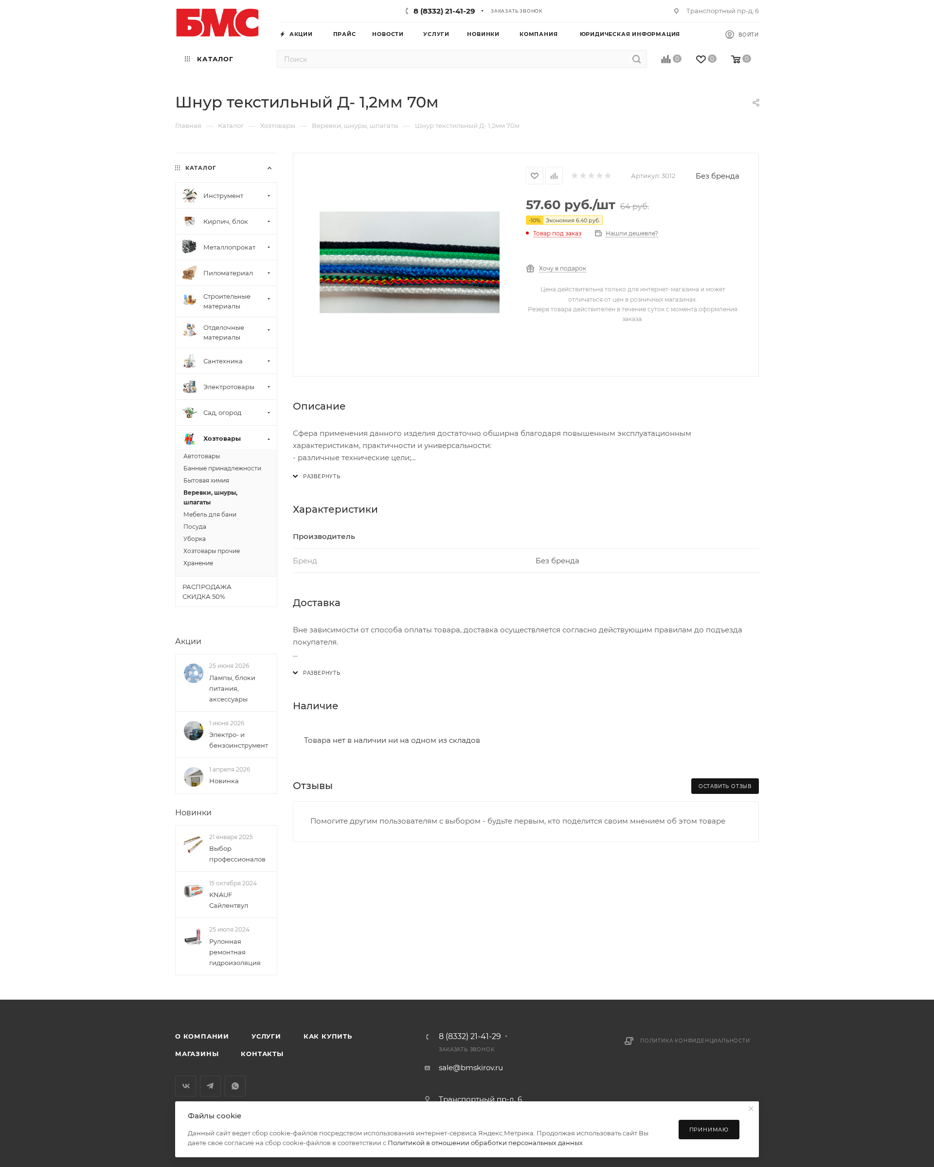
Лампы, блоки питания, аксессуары (232, 688)
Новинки (193, 812)
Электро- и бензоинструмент (238, 740)
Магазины (196, 1054)
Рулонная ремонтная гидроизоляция (235, 952)
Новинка (224, 781)
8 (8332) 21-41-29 (444, 11)
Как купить (328, 1036)
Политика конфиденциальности (695, 1041)
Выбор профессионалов (237, 853)
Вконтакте (185, 1086)
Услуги (266, 1036)
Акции (188, 641)
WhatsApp (235, 1086)
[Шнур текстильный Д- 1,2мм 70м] (409, 263)
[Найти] (636, 59)
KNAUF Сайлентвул (228, 900)
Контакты (262, 1054)
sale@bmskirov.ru (471, 1067)
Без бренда (717, 175)
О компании (202, 1036)
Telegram (210, 1086)
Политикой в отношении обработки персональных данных (485, 1143)
